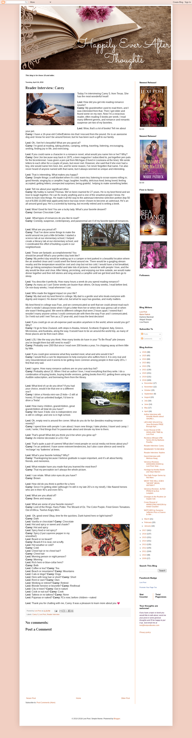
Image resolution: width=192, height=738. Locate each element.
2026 (144, 352)
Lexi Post (42, 614)
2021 (144, 370)
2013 (144, 544)
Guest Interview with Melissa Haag (152, 457)
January (147, 526)
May (146, 408)
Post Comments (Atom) (46, 703)
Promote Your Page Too (148, 587)
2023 (144, 363)
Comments (147, 339)
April (146, 411)
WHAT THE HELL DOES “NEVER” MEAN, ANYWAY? (154, 483)
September (149, 394)
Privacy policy (145, 632)
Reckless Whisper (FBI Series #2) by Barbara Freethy (154, 440)
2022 (144, 366)
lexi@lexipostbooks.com (149, 625)
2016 (144, 534)
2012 (144, 548)
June (146, 404)
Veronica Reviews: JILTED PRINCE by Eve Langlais (154, 491)
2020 (144, 373)
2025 (144, 356)
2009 (144, 558)
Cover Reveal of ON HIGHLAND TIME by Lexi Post (153, 432)
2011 (144, 551)
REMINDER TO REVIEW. (154, 449)
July (146, 401)
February (148, 522)
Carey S (35, 614)
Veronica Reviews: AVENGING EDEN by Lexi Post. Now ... (154, 464)
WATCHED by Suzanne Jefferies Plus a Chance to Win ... (155, 512)
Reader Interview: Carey (154, 446)
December (148, 383)
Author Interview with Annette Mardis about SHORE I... (154, 416)
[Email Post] (56, 611)
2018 (144, 380)
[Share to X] (66, 610)
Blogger (117, 719)
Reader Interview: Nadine (154, 453)
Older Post (125, 698)
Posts (145, 334)
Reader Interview (53, 614)
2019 (144, 377)
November (148, 387)
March (147, 519)
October (147, 390)
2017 (144, 530)
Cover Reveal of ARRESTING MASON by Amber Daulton (155, 504)
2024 (144, 359)
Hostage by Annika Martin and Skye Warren (154, 471)
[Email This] (60, 610)
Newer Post (31, 698)
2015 (144, 537)
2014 (144, 541)
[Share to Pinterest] (72, 610)
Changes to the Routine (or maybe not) (155, 498)
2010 (144, 555)
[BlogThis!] (63, 610)
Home (78, 698)
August (147, 397)
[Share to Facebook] (69, 610)
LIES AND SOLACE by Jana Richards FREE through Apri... (153, 424)
